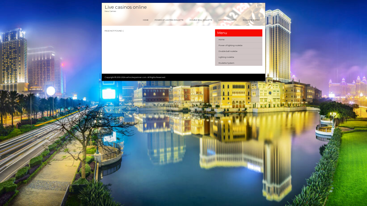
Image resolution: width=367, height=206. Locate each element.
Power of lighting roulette (169, 20)
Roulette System (251, 20)
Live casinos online (126, 7)
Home (146, 20)
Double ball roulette (201, 20)
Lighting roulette (227, 20)
